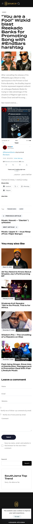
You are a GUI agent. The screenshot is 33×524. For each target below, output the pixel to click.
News (4, 12)
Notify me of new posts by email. (14, 415)
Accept (17, 516)
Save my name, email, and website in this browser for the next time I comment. (17, 445)
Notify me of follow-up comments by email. (16, 411)
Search (4, 459)
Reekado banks (12, 209)
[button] (3, 3)
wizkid (21, 209)
